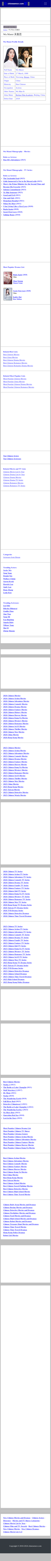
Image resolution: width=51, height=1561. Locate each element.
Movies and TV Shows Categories (26, 1521)
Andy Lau (7, 587)
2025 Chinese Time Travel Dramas (17, 977)
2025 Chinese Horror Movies (15, 764)
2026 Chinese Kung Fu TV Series (16, 894)
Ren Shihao (17, 299)
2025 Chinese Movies (11, 748)
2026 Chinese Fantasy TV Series (16, 888)
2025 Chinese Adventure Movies (16, 753)
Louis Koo (7, 593)
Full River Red (9, 1101)
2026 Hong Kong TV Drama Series (17, 905)
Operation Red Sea (11, 1115)
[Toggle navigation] (45, 3)
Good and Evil (9, 195)
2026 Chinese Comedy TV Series (16, 880)
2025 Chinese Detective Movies (15, 792)
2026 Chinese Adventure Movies (16, 701)
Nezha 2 (6, 1085)
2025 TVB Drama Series (13, 968)
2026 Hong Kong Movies (13, 738)
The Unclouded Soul (11, 178)
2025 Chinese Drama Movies (15, 759)
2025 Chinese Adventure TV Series (17, 932)
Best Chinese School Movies (14, 1183)
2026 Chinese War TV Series (14, 902)
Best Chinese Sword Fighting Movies (18, 1186)
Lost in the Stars (9, 1118)
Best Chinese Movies (11, 355)
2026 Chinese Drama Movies (15, 707)
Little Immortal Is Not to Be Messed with (19, 181)
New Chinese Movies (11, 1529)
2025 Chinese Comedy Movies (15, 756)
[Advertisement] (25, 14)
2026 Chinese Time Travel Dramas (17, 916)
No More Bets (8, 1113)
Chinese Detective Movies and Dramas (18, 1210)
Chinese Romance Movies (13, 483)
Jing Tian (7, 614)
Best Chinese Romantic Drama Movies (18, 366)
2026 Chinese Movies (11, 696)
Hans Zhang (8, 590)
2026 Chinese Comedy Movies (15, 704)
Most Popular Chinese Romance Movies (18, 387)
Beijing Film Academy (24, 95)
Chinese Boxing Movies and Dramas (17, 1207)
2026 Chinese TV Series (12, 871)
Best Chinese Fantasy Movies (15, 1167)
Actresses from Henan (11, 557)
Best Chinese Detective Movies (15, 1189)
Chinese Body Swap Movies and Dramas (19, 1205)
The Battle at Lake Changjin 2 (15, 1107)
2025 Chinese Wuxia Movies (14, 795)
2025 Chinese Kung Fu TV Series (16, 949)
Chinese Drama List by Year (14, 474)
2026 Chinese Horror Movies (15, 715)
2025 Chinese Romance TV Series (17, 954)
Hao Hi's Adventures (11, 160)
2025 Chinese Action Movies (14, 751)
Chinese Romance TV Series (14, 486)
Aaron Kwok (8, 581)
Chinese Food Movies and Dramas (17, 1216)
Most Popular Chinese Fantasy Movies (18, 1142)
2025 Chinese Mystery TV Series (16, 951)
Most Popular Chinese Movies (14, 379)
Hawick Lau (8, 584)
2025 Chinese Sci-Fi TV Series (15, 957)
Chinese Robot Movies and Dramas (17, 1221)
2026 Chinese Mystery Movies (15, 721)
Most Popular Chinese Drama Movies (17, 384)
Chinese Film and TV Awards (15, 1526)
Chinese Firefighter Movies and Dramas (19, 1213)
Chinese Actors (38, 1518)
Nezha (5, 1096)
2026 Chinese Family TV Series (16, 885)
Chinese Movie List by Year (13, 472)
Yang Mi (6, 617)
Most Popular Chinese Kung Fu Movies (19, 1148)
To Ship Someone (10, 192)
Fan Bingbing (8, 620)
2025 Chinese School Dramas (15, 974)
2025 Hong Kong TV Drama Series (17, 963)
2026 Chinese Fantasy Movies (15, 710)
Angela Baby (8, 622)
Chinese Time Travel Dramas (15, 1230)
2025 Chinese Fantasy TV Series (16, 943)
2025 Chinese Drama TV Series (16, 938)
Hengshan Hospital (11, 201)
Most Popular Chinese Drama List (17, 1128)
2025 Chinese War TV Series (14, 960)
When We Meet (9, 204)
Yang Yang (7, 573)
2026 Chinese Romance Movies (15, 724)
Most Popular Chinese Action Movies (18, 1137)
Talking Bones (9, 215)
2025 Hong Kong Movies (13, 787)
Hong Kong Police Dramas (14, 1233)
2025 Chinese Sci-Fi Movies (14, 776)
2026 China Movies (11, 735)
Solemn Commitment (11, 190)
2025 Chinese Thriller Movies (15, 779)
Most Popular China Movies (14, 382)
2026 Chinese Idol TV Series (14, 891)
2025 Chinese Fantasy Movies (15, 762)
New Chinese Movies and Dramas (16, 1518)
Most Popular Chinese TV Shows (16, 1131)
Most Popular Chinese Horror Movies (18, 1145)
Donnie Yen (7, 576)
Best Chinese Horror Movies (14, 1169)
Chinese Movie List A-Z (12, 1532)
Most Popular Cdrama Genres (15, 1134)
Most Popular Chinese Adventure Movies (19, 1139)
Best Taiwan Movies (11, 1180)
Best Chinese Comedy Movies (15, 1164)
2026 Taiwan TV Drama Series (15, 908)
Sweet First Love (10, 212)
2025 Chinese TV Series (12, 926)
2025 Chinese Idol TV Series (14, 946)
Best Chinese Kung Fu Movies (15, 1172)
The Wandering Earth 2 (12, 1110)
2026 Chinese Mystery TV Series (16, 897)
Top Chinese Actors (11, 456)
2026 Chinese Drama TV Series (16, 883)
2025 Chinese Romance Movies (15, 773)
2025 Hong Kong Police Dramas (16, 982)
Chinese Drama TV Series (13, 480)
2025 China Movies (11, 784)
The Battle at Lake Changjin (14, 1087)
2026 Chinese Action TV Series (15, 874)
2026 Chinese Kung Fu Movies (15, 718)
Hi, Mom (6, 1093)
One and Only (8, 198)
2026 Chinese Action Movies (14, 698)
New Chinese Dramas (30, 1529)
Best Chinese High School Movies (16, 1192)
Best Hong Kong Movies (13, 1178)
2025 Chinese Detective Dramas (16, 971)
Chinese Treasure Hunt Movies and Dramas (21, 1224)
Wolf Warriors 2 (10, 1090)
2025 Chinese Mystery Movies (15, 770)
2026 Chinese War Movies (13, 732)
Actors (5, 30)
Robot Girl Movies (10, 1235)
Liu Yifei (6, 606)
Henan (26, 77)
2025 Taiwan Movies (11, 790)
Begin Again (8, 209)
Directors (7, 1521)
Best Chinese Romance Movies (15, 363)
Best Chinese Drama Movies (14, 360)
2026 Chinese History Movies (15, 712)
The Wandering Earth (12, 1099)
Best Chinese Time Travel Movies (16, 1194)
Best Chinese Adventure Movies (16, 1161)
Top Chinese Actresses (12, 459)
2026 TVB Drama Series (13, 911)
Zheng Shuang (9, 631)
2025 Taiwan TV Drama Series (15, 966)
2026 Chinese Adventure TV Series (17, 877)
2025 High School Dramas (13, 979)
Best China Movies (10, 357)
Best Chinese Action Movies (14, 1158)
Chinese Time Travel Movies (14, 1227)
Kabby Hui (17, 297)
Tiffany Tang (8, 625)
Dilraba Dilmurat (10, 609)
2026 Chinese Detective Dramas (16, 913)
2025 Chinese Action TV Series (15, 929)
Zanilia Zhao (8, 611)
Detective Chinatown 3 (12, 1104)
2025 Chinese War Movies (13, 781)
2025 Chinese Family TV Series (16, 940)
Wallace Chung (9, 579)
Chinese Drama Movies (12, 477)
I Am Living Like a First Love (15, 206)
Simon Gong (17, 283)
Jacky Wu (7, 570)
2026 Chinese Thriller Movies (15, 729)
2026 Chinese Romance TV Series (17, 899)
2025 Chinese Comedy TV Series (16, 935)
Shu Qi (6, 628)
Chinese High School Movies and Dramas (20, 1219)
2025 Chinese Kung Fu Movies (15, 767)
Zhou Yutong (18, 281)
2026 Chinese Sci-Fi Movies (14, 726)
